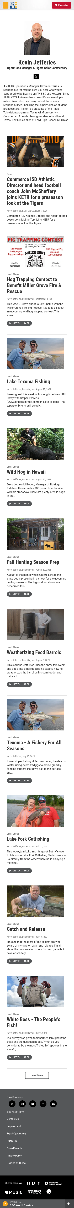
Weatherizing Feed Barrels (34, 652)
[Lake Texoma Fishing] (35, 353)
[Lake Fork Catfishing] (35, 811)
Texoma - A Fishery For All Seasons (34, 745)
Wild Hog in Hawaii (26, 472)
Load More (37, 1075)
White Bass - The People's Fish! (33, 1022)
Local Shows (13, 274)
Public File (12, 1141)
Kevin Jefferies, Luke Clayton (21, 299)
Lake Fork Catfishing (28, 839)
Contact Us (13, 1119)
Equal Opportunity (16, 1133)
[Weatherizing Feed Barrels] (35, 624)
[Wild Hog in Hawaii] (35, 444)
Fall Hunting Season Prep (33, 562)
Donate (63, 5)
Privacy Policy (14, 1155)
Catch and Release (26, 929)
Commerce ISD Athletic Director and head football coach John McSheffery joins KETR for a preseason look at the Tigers (35, 191)
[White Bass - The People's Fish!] (35, 991)
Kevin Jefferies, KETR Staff (19, 210)
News (9, 174)
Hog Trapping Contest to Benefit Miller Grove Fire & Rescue (34, 285)
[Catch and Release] (35, 901)
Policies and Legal (16, 1163)
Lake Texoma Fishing (28, 381)
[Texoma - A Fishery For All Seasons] (35, 714)
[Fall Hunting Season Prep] (35, 534)
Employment (14, 1126)
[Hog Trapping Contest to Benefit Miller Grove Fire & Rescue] (35, 251)
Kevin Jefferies (14, 756)
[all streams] (69, 1203)
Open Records (14, 1148)
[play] (5, 1203)
